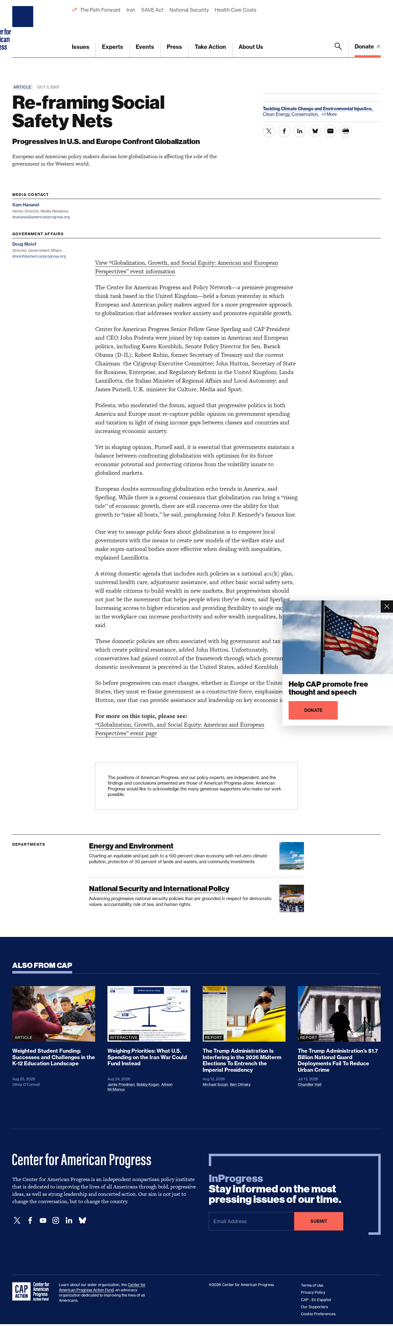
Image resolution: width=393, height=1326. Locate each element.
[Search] (338, 50)
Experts (112, 46)
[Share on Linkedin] (300, 131)
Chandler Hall (309, 1084)
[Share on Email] (330, 131)
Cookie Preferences (318, 1314)
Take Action (210, 46)
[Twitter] (17, 1220)
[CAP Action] (32, 1291)
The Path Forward (100, 10)
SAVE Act (152, 10)
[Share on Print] (346, 131)
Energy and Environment (131, 845)
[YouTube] (43, 1220)
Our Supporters (314, 1307)
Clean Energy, (277, 114)
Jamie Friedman (121, 1084)
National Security (188, 10)
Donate (365, 46)
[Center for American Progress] (23, 29)
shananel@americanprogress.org (41, 217)
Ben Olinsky (240, 1084)
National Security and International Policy (159, 888)
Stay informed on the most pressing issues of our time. (275, 1189)
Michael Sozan (215, 1084)
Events (145, 46)
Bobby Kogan (148, 1084)
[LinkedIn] (69, 1220)
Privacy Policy (313, 1292)
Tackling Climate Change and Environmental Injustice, (318, 108)
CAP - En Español (316, 1299)
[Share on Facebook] (284, 131)
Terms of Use (312, 1285)
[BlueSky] (82, 1220)
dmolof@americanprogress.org (39, 256)
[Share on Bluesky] (315, 131)
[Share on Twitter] (269, 131)
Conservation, (305, 114)
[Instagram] (56, 1220)
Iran (130, 10)
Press (174, 46)
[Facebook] (30, 1220)
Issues (80, 46)
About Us (251, 46)
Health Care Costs (235, 10)
